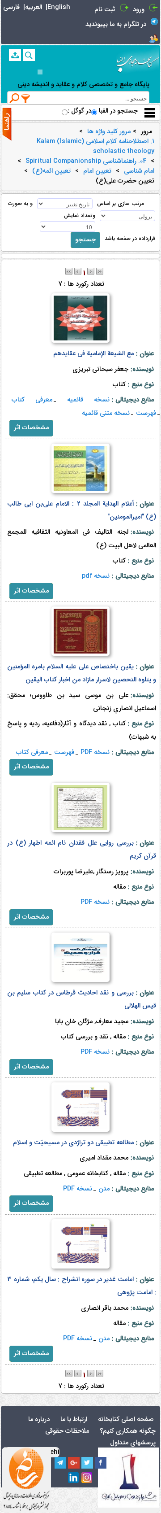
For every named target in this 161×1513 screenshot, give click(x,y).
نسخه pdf (96, 576)
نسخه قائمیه (88, 400)
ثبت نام (104, 9)
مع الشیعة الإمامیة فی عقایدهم (93, 354)
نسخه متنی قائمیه (106, 413)
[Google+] (74, 1463)
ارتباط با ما (73, 1419)
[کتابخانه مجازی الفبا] (137, 60)
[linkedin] (74, 1478)
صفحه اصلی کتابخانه (126, 1419)
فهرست (146, 413)
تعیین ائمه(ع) (51, 171)
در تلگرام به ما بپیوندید (115, 24)
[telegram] (60, 1463)
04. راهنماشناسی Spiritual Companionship (85, 161)
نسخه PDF (95, 752)
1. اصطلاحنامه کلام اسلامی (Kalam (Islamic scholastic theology (95, 147)
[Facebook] (100, 1463)
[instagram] (87, 1478)
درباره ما (39, 1419)
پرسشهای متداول (133, 1443)
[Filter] (26, 98)
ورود (138, 9)
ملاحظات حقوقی (67, 1431)
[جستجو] (29, 55)
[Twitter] (87, 1463)
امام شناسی (139, 171)
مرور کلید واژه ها (109, 132)
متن (104, 1189)
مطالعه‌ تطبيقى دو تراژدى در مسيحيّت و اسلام (73, 1143)
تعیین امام (97, 171)
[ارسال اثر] (15, 55)
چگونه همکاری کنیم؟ (128, 1431)
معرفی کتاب (32, 400)
